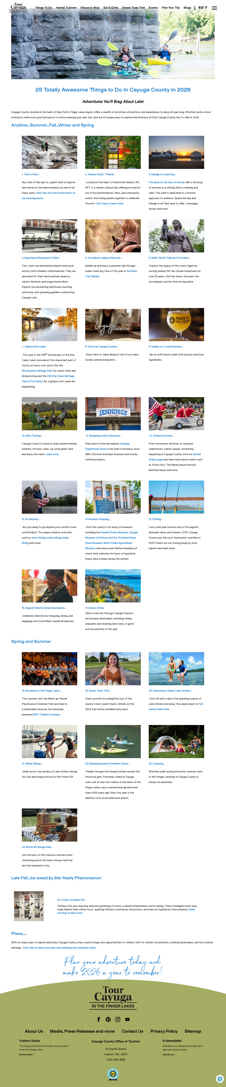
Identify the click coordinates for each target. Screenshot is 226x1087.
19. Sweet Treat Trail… (98, 690)
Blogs (187, 8)
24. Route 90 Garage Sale (36, 847)
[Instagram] (117, 1020)
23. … (157, 763)
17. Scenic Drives (94, 607)
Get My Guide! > (26, 1054)
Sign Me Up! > (169, 1054)
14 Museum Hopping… (98, 519)
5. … (104, 257)
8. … (102, 346)
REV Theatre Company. (47, 714)
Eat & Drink (111, 8)
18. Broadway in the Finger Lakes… (42, 690)
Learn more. (52, 454)
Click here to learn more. (110, 203)
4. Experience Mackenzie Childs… (41, 257)
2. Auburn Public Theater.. (100, 174)
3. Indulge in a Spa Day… (163, 174)
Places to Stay (90, 8)
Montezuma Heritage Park (37, 370)
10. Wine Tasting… (32, 435)
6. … (170, 257)
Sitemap (193, 1032)
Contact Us (132, 1032)
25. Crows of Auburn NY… (72, 899)
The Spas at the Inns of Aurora (166, 182)
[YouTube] (127, 1020)
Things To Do (43, 8)
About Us (34, 1032)
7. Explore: (34, 346)
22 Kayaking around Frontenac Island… (107, 763)
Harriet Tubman (66, 8)
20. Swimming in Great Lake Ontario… (171, 690)
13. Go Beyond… (31, 519)
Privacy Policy (164, 1032)
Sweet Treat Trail (133, 8)
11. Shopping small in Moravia (102, 435)
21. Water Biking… (32, 763)
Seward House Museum (114, 532)
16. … (44, 607)
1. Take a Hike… (31, 174)
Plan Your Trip (171, 8)
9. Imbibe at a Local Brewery (165, 346)
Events (153, 8)
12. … (162, 435)
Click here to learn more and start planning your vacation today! (59, 947)
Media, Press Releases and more (82, 1032)
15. (155, 519)
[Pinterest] (108, 1020)
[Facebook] (98, 1020)
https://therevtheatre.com (49, 668)
